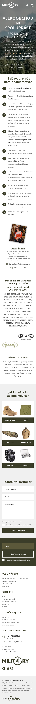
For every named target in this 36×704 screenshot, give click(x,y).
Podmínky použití (7, 685)
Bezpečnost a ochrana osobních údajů (15, 578)
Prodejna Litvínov (8, 620)
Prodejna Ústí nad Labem (10, 622)
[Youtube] (7, 668)
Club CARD (5, 604)
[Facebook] (3, 668)
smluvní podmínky (24, 690)
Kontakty (5, 617)
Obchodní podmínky (9, 581)
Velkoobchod (7, 583)
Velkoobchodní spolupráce (21, 65)
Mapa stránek (6, 683)
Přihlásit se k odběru (18, 554)
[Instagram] (11, 668)
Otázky (4, 596)
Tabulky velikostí (8, 599)
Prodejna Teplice (8, 625)
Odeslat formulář (18, 530)
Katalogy (5, 586)
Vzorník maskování (9, 602)
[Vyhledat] (27, 5)
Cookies (16, 685)
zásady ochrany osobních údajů (11, 690)
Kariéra (5, 607)
